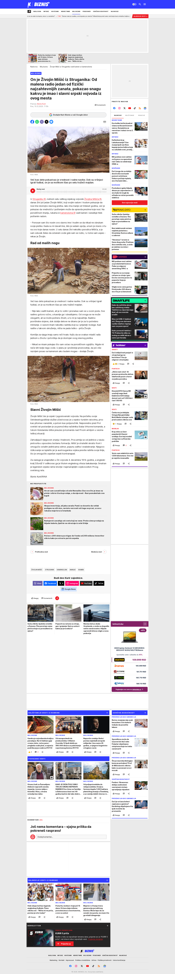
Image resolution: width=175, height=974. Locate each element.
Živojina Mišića (91, 199)
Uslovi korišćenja (119, 960)
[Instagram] (119, 108)
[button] (100, 105)
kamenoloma (66, 213)
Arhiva (94, 960)
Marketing (53, 960)
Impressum (70, 960)
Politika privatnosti (104, 960)
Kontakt (61, 960)
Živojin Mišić (36, 570)
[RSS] (139, 108)
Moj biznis (44, 67)
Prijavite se (66, 944)
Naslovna (34, 67)
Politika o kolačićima (82, 960)
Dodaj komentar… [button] (45, 837)
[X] (124, 108)
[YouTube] (129, 108)
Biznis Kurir (41, 104)
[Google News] (145, 108)
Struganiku (38, 199)
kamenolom (62, 570)
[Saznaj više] (107, 926)
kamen (81, 570)
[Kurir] (39, 4)
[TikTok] (134, 108)
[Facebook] (114, 108)
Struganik (49, 570)
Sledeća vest (96, 552)
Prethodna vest (41, 552)
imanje (72, 570)
